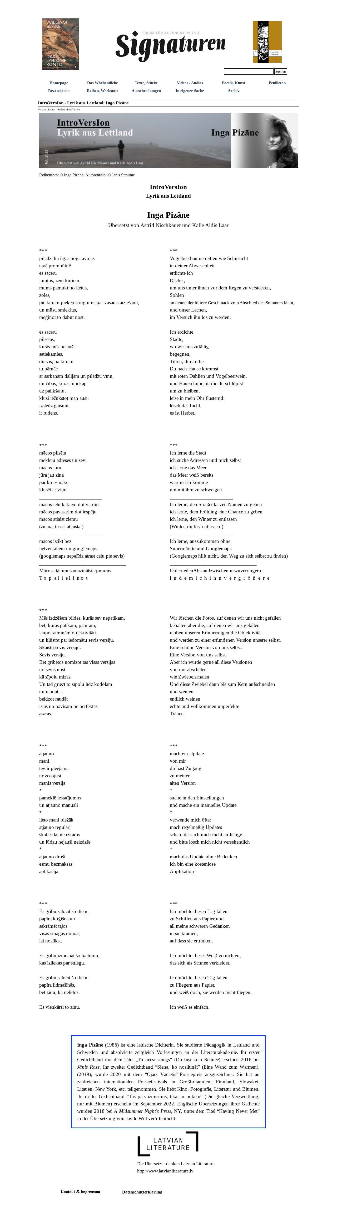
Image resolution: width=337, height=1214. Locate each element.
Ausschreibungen (146, 91)
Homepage (58, 83)
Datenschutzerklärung (142, 1192)
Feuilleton (277, 83)
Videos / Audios (190, 83)
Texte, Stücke (146, 83)
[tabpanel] (103, 174)
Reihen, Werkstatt (102, 91)
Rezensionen (59, 91)
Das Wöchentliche (102, 83)
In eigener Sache (190, 91)
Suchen (280, 71)
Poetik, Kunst (233, 83)
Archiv (234, 91)
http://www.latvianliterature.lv (165, 1171)
